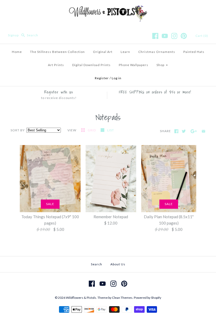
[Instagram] (174, 36)
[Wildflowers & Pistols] (108, 8)
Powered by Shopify (147, 298)
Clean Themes (122, 298)
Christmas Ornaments (156, 52)
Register (102, 78)
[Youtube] (165, 36)
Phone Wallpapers (133, 65)
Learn (125, 52)
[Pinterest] (184, 36)
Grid (92, 130)
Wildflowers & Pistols (81, 298)
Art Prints (56, 65)
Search (96, 264)
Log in (116, 78)
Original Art (102, 52)
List (110, 130)
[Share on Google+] (193, 131)
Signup (13, 35)
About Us (117, 264)
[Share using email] (203, 131)
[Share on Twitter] (184, 131)
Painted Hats (193, 52)
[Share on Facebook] (176, 131)
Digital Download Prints (91, 65)
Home (17, 52)
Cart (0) (201, 36)
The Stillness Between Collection (57, 52)
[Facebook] (155, 36)
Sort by (18, 130)
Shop (162, 65)
